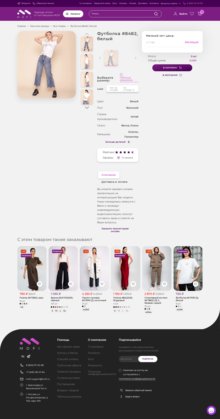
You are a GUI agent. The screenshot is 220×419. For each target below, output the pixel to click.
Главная (21, 26)
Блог (114, 3)
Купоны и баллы (67, 353)
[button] (87, 108)
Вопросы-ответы (169, 3)
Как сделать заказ (68, 346)
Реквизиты (95, 365)
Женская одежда (39, 26)
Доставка (142, 3)
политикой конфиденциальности (137, 378)
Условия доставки (68, 377)
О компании (85, 3)
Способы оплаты (67, 359)
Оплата (132, 3)
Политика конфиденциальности (102, 373)
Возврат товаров (68, 390)
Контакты (154, 3)
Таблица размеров (126, 79)
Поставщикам (66, 384)
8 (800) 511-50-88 (195, 3)
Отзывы (123, 3)
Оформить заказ (102, 3)
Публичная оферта (69, 365)
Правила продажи (69, 371)
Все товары (59, 26)
